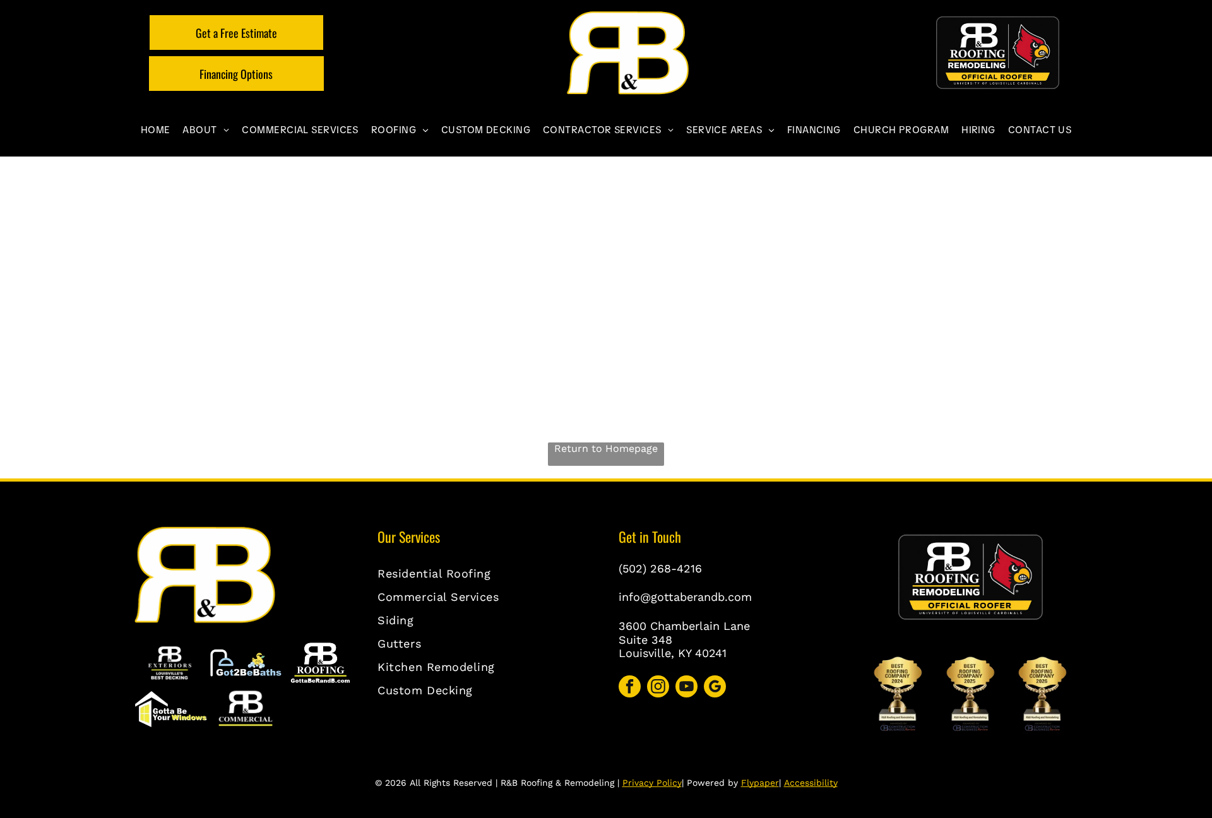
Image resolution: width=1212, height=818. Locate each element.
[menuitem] (155, 130)
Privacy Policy (652, 783)
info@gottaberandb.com (685, 596)
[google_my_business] (715, 688)
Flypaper (760, 783)
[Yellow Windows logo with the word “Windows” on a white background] (170, 709)
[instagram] (658, 688)
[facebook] (630, 688)
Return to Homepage (606, 448)
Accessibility (811, 783)
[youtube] (686, 688)
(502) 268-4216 (660, 568)
